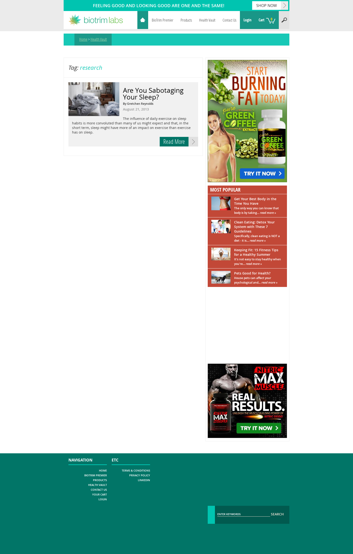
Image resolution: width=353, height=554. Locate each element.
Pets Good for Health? (256, 278)
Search (284, 20)
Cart (265, 20)
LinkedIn (144, 480)
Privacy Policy (139, 475)
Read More (174, 142)
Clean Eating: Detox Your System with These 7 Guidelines (257, 231)
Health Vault (207, 20)
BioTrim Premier (162, 20)
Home (142, 20)
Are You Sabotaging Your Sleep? (153, 93)
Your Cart (99, 494)
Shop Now (266, 5)
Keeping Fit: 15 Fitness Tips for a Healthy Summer (257, 257)
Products (186, 20)
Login (247, 20)
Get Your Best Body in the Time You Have (256, 206)
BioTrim (99, 20)
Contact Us (229, 20)
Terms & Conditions (136, 470)
